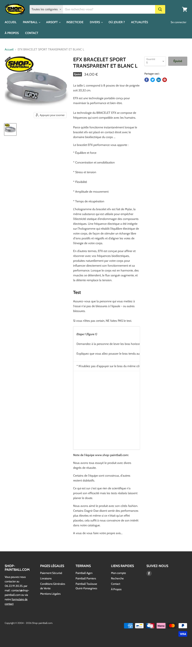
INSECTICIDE (74, 22)
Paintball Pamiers (86, 578)
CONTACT (31, 33)
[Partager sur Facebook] (146, 80)
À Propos (116, 589)
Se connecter (178, 22)
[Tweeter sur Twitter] (152, 80)
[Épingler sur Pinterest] (164, 80)
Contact (115, 584)
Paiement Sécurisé (51, 573)
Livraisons (46, 578)
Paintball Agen (84, 573)
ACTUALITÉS (139, 22)
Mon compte (118, 573)
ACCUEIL (10, 22)
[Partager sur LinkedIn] (158, 80)
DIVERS (95, 22)
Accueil (9, 49)
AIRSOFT (52, 22)
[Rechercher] (160, 9)
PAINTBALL (30, 22)
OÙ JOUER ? (117, 22)
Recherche (117, 578)
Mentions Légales (50, 593)
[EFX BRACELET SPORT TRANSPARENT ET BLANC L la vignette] (10, 129)
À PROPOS (12, 33)
